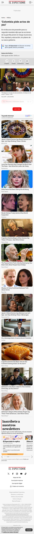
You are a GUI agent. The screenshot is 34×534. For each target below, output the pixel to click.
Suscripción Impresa (17, 480)
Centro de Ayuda (17, 499)
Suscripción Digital (17, 483)
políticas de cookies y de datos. (10, 532)
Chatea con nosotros (18, 486)
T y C (17, 459)
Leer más (17, 109)
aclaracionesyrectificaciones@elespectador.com (17, 514)
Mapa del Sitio (17, 477)
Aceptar (29, 530)
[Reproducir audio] (4, 112)
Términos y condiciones (17, 494)
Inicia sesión (6, 450)
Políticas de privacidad (17, 496)
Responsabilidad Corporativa (17, 492)
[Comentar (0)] (20, 61)
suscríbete (14, 450)
